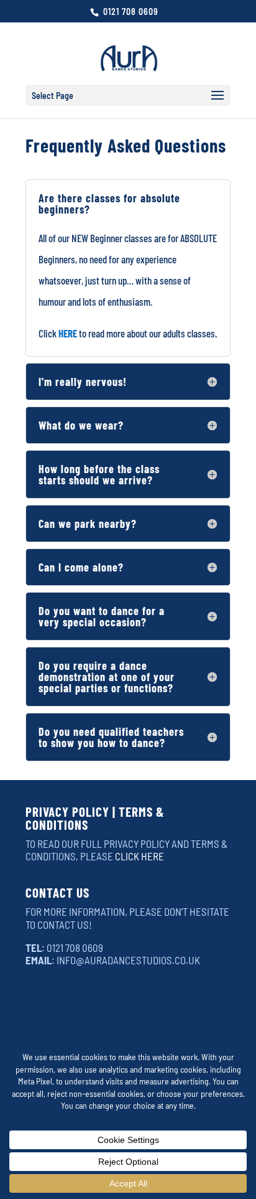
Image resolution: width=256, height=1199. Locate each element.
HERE (67, 333)
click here (139, 856)
